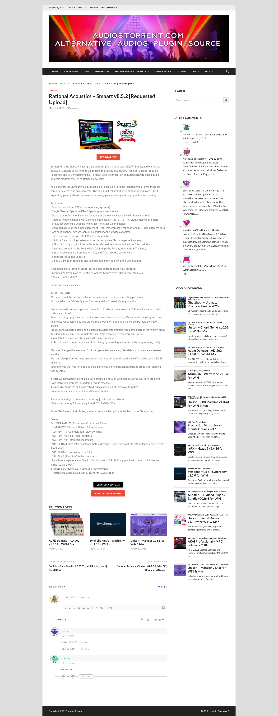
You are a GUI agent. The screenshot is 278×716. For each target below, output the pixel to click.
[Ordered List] (83, 608)
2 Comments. (72, 108)
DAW (86, 71)
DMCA (72, 7)
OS (194, 71)
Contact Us (93, 7)
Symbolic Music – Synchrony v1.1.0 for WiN (107, 542)
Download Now (108, 157)
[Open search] (227, 71)
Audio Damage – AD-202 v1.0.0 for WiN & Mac (64, 542)
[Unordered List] (88, 608)
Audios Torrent (75, 711)
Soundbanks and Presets (130, 71)
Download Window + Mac (108, 493)
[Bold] (65, 608)
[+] (110, 607)
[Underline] (74, 608)
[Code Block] (97, 608)
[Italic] (70, 608)
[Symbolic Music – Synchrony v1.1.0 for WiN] (108, 525)
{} (106, 607)
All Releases (64, 83)
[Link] (101, 608)
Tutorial (182, 71)
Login (164, 586)
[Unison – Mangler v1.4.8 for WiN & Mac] (148, 525)
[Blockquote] (92, 608)
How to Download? (109, 7)
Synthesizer (101, 71)
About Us (82, 7)
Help (207, 71)
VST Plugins (71, 71)
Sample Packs (162, 71)
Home (55, 71)
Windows (53, 91)
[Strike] (79, 608)
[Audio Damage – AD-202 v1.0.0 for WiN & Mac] (67, 525)
